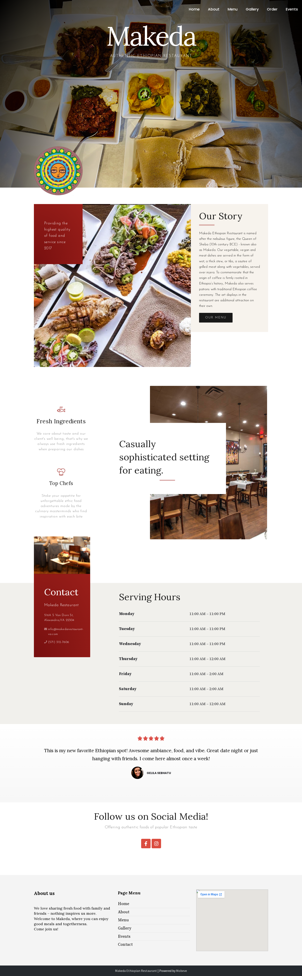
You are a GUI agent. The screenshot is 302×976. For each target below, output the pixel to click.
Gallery (252, 9)
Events (292, 9)
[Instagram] (156, 843)
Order (272, 9)
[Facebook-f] (146, 843)
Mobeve (181, 971)
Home (194, 9)
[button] (216, 318)
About (213, 9)
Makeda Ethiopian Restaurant (136, 971)
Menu (232, 9)
